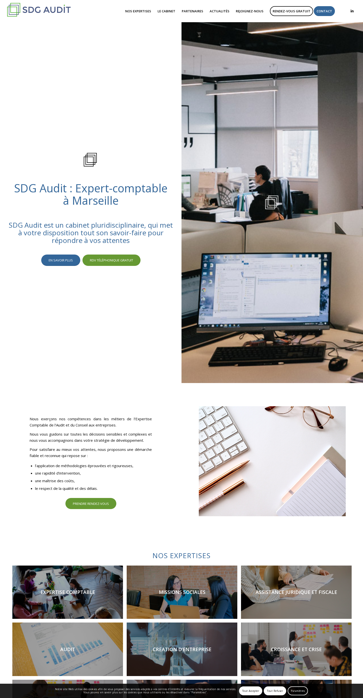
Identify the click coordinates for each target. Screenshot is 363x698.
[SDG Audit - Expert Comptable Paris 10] (39, 11)
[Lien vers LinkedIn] (352, 11)
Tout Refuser (275, 691)
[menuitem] (138, 11)
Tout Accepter (250, 691)
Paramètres (298, 691)
